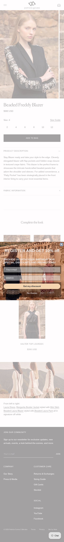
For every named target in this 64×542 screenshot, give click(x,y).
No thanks (32, 293)
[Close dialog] (61, 244)
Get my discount (32, 286)
